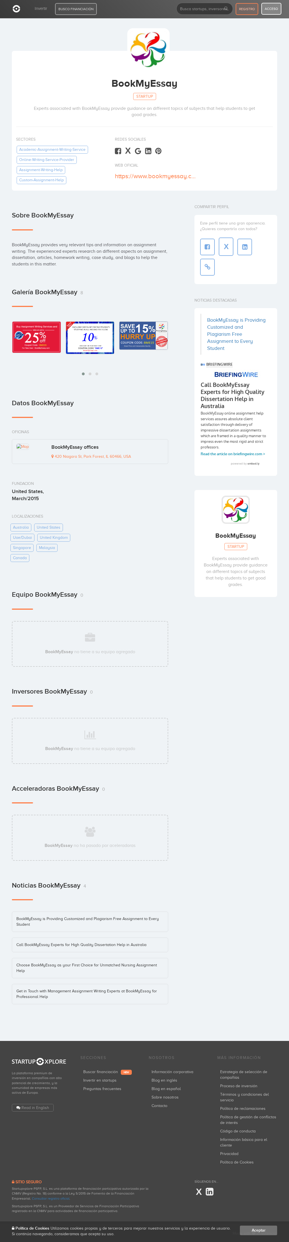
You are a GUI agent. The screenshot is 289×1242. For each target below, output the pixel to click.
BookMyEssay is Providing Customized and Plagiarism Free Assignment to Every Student (236, 334)
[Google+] (138, 151)
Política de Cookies (237, 1162)
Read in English (35, 1108)
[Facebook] (118, 151)
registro (247, 9)
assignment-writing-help (41, 170)
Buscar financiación (106, 1072)
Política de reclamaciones (243, 1108)
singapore (22, 548)
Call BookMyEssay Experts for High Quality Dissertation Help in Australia (81, 945)
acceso (271, 9)
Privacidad (229, 1154)
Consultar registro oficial (50, 1198)
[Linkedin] (148, 151)
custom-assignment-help (41, 180)
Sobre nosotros (165, 1097)
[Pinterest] (158, 151)
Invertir (41, 8)
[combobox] (204, 9)
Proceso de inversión (238, 1086)
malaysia (47, 548)
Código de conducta (238, 1131)
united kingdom (54, 537)
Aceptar (259, 1230)
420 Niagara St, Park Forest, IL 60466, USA (92, 456)
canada (20, 558)
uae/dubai (22, 537)
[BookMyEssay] (36, 337)
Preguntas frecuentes (102, 1089)
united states (48, 527)
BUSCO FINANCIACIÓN (75, 9)
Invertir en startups (100, 1080)
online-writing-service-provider (46, 160)
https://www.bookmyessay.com (156, 176)
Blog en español (166, 1089)
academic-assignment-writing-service (52, 149)
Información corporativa (172, 1072)
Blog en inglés (164, 1080)
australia (21, 527)
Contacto (159, 1106)
